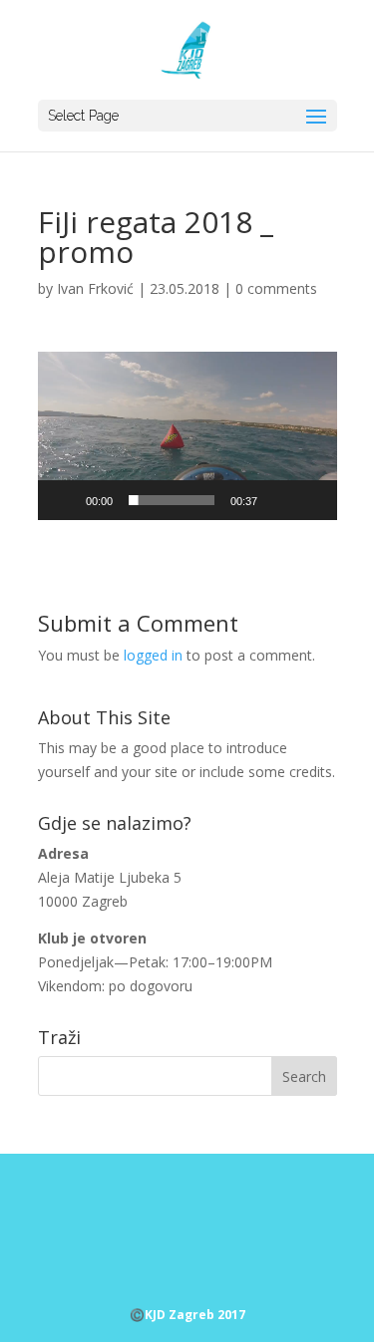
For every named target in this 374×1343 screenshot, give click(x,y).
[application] (187, 436)
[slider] (171, 500)
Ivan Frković (95, 288)
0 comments (276, 288)
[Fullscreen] (311, 500)
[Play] (64, 500)
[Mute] (279, 500)
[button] (187, 435)
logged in (153, 655)
